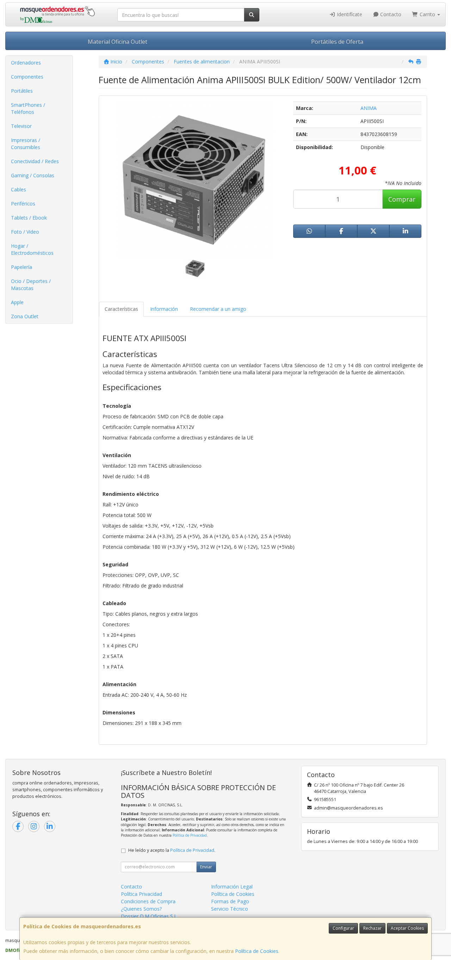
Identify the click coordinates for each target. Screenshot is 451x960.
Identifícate (348, 14)
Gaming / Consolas (32, 175)
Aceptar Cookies (407, 928)
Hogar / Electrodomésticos (32, 249)
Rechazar (372, 928)
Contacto (390, 14)
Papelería (21, 267)
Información (164, 309)
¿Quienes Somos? (141, 908)
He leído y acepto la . (171, 850)
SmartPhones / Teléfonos (28, 108)
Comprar (401, 199)
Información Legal (232, 886)
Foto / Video (25, 231)
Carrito (427, 14)
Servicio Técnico (229, 908)
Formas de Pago (230, 901)
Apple (17, 302)
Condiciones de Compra (148, 901)
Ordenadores (26, 62)
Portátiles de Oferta (337, 41)
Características (121, 309)
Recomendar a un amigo (218, 309)
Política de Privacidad (190, 835)
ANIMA (368, 108)
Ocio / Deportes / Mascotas (31, 284)
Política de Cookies (256, 951)
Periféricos (23, 203)
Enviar (206, 867)
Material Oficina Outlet (117, 41)
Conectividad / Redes (35, 161)
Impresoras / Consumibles (25, 143)
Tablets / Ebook (29, 217)
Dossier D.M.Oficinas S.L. (149, 916)
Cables (18, 189)
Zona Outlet (24, 316)
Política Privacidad (141, 894)
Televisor (21, 126)
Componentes (27, 76)
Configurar (343, 928)
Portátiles (22, 90)
